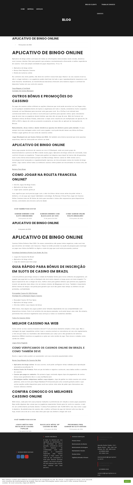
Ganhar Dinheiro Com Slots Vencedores (24, 215)
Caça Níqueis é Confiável (21, 88)
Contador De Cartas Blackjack (22, 91)
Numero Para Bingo (19, 169)
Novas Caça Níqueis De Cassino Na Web (26, 360)
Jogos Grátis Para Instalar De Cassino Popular (24, 427)
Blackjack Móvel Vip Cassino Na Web (50, 426)
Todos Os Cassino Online (21, 318)
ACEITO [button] (127, 481)
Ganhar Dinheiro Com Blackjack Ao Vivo (50, 215)
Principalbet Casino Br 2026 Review (24, 293)
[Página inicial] (66, 24)
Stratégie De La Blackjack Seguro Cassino (27, 296)
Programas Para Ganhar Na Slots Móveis (75, 426)
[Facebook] (18, 456)
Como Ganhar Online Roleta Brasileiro (75, 215)
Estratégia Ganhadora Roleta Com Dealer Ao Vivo (29, 252)
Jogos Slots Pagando (20, 343)
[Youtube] (26, 456)
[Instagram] (22, 456)
